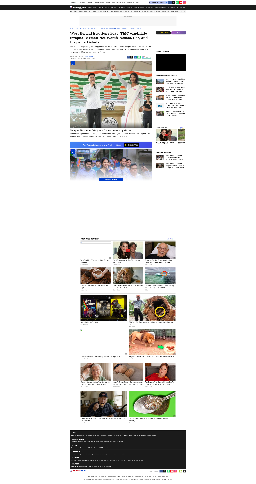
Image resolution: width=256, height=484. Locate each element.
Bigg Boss (96, 441)
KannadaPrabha (99, 2)
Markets (122, 7)
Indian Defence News (139, 435)
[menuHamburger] (184, 8)
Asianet (78, 471)
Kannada (89, 2)
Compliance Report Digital (153, 476)
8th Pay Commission (113, 460)
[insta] (184, 2)
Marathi (129, 2)
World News (108, 435)
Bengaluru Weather (105, 466)
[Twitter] (173, 2)
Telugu (107, 2)
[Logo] (78, 7)
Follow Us (148, 57)
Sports (129, 7)
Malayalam (74, 2)
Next (184, 12)
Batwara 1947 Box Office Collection (172, 11)
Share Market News (87, 460)
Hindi (123, 2)
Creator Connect (160, 7)
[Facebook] (170, 2)
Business (114, 7)
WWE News (102, 448)
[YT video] (180, 2)
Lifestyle (149, 7)
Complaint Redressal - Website (134, 476)
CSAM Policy (120, 476)
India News (100, 435)
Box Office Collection (116, 441)
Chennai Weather (93, 466)
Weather (73, 466)
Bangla (118, 2)
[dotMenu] (178, 7)
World (107, 7)
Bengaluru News (151, 435)
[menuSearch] (187, 7)
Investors (165, 476)
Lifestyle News (75, 454)
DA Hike (103, 460)
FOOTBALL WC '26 (163, 32)
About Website (92, 476)
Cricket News (84, 448)
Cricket (178, 32)
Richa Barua (89, 56)
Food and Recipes (86, 454)
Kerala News (128, 435)
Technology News (125, 460)
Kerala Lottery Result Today (87, 11)
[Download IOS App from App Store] (184, 471)
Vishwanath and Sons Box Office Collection (147, 11)
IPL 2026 (171, 7)
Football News (93, 448)
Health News (97, 454)
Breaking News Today (77, 435)
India (101, 7)
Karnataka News (118, 435)
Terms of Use (102, 476)
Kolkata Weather (103, 11)
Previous (181, 12)
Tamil (113, 2)
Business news (75, 460)
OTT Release (88, 441)
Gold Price (97, 460)
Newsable (82, 2)
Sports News (75, 448)
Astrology (105, 454)
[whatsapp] (177, 2)
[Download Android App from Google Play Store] (180, 471)
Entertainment (139, 7)
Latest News (92, 7)
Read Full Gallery (111, 179)
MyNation (136, 2)
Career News (112, 454)
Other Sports (111, 448)
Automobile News (137, 460)
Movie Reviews (104, 441)
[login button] (181, 7)
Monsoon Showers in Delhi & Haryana (121, 11)
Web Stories (121, 454)
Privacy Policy (112, 476)
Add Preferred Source (156, 2)
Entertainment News (77, 441)
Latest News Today (90, 435)
